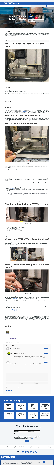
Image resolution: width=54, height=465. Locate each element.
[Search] (46, 6)
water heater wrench (16, 298)
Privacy (33, 438)
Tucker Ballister (14, 353)
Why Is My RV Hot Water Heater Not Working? (13, 309)
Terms (30, 438)
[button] (48, 462)
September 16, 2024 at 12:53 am (16, 348)
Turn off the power (9, 182)
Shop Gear (9, 0)
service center (39, 306)
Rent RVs (14, 0)
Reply (46, 348)
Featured (7, 342)
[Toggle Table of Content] (47, 40)
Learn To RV (12, 342)
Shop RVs (5, 0)
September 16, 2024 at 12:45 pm (22, 353)
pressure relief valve (12, 188)
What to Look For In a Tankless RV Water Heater (14, 310)
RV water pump (27, 187)
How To (9, 342)
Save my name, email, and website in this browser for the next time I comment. (19, 387)
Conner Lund (12, 331)
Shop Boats (18, 0)
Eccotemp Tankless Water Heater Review (12, 311)
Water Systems (16, 342)
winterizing (24, 111)
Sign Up (27, 440)
